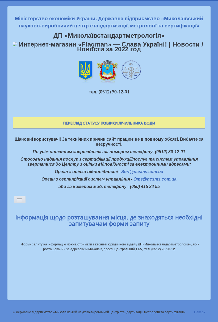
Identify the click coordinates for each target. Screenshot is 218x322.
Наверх (199, 312)
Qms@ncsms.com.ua (155, 179)
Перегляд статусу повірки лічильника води (109, 123)
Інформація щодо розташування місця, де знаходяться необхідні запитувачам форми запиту (109, 220)
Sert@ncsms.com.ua (142, 171)
